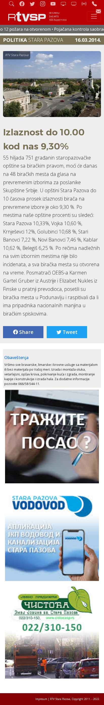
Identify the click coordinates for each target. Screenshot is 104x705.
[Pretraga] (13, 3)
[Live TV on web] (75, 3)
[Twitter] (34, 3)
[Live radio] (86, 3)
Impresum (41, 699)
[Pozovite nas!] (96, 3)
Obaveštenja (16, 357)
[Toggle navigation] (94, 16)
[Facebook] (24, 3)
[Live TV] (65, 3)
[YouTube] (55, 3)
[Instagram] (44, 3)
